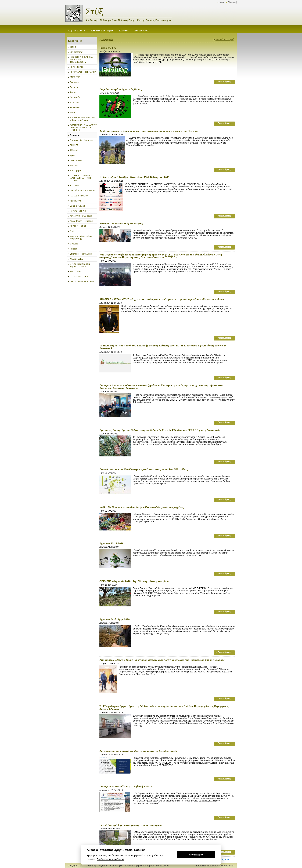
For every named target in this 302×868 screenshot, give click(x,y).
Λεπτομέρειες (224, 81)
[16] (222, 859)
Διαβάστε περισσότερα (110, 859)
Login (221, 2)
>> (227, 859)
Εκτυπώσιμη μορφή (224, 39)
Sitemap (232, 2)
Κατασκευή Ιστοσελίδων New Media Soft (215, 866)
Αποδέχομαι (196, 854)
